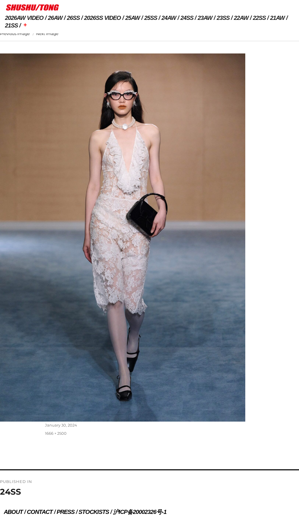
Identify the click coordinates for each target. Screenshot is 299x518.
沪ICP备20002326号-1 (139, 512)
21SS (11, 25)
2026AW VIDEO (24, 18)
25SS (150, 18)
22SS (259, 18)
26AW (55, 18)
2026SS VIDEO (102, 18)
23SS (223, 18)
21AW (277, 18)
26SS (73, 18)
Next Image (47, 33)
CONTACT (40, 512)
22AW (241, 18)
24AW (168, 18)
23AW (205, 18)
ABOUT (13, 512)
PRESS (65, 512)
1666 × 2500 (56, 433)
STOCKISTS (94, 512)
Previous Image (15, 33)
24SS (186, 18)
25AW (132, 18)
